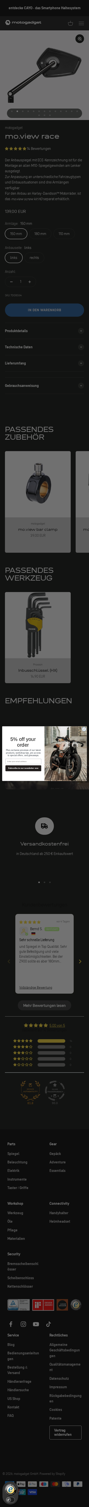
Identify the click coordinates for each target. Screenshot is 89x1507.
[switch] (10, 1500)
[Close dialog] (84, 729)
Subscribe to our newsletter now (23, 768)
